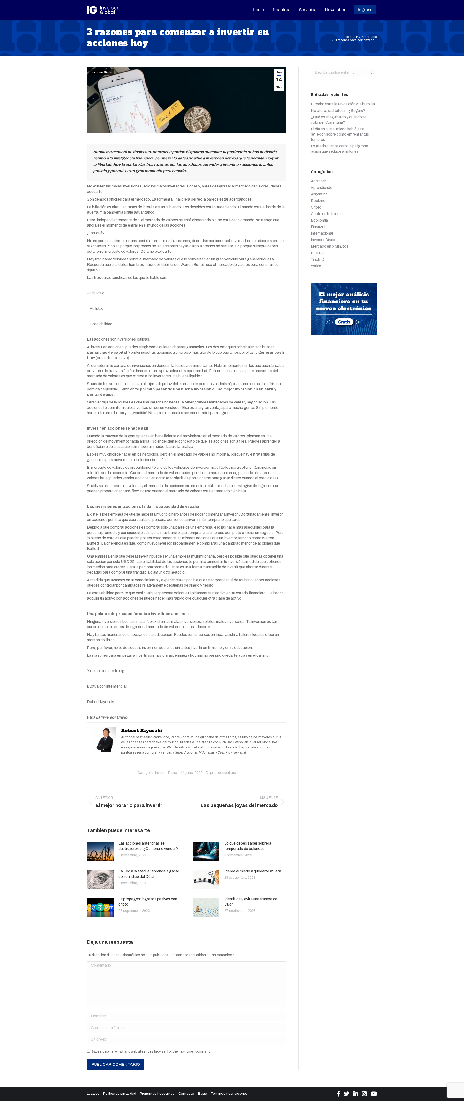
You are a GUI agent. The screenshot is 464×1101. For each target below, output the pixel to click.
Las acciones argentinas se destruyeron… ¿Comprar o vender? (148, 846)
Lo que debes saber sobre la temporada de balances (247, 846)
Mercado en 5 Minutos (329, 246)
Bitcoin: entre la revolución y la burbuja (343, 104)
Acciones (319, 181)
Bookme (318, 201)
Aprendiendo (321, 188)
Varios (316, 266)
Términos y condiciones (229, 1093)
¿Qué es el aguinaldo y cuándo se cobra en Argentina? (339, 119)
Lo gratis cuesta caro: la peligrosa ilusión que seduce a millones (339, 148)
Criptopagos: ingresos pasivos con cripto (147, 901)
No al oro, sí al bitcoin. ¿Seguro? (338, 110)
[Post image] (100, 851)
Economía (319, 220)
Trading (317, 259)
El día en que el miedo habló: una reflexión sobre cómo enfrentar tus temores (340, 134)
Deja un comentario (221, 773)
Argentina (319, 194)
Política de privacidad (119, 1093)
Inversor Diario (102, 72)
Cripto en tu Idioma (327, 214)
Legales (93, 1093)
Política (317, 253)
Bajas (202, 1093)
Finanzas (318, 227)
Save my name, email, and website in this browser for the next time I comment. (151, 1051)
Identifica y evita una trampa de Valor (250, 901)
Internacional (322, 233)
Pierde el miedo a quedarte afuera (252, 871)
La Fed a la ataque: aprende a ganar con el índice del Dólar (148, 873)
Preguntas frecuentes (157, 1093)
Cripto (316, 207)
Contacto (186, 1093)
